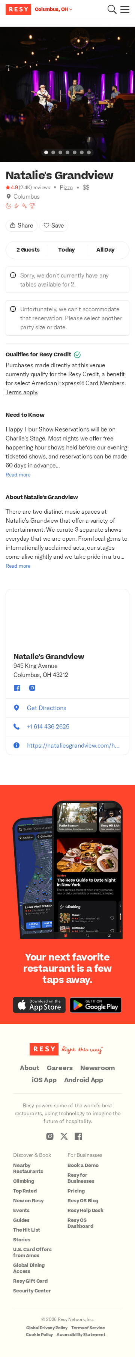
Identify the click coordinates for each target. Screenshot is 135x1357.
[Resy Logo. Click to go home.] (19, 9)
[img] (9, 196)
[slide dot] (46, 152)
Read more (18, 474)
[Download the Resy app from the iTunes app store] (39, 1005)
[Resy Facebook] (78, 1136)
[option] (67, 94)
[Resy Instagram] (50, 1136)
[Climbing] (17, 206)
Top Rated (25, 1191)
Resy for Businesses (81, 1178)
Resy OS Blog (83, 1200)
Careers (60, 1068)
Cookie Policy (39, 1334)
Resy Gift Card (30, 1281)
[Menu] (123, 9)
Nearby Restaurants (28, 1168)
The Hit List (26, 1230)
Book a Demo (83, 1165)
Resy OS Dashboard (80, 1223)
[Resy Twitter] (64, 1136)
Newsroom (97, 1068)
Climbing (23, 1181)
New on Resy (28, 1200)
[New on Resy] (24, 206)
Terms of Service (88, 1328)
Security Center (32, 1291)
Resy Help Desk (86, 1210)
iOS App (44, 1080)
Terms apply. (22, 391)
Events (21, 1210)
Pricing (76, 1191)
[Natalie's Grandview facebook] (17, 688)
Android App (83, 1080)
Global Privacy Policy (47, 1328)
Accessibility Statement (81, 1334)
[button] (112, 9)
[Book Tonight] (9, 206)
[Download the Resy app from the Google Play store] (95, 1005)
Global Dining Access (29, 1268)
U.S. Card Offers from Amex (32, 1252)
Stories (21, 1239)
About (29, 1068)
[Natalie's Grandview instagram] (32, 688)
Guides (21, 1220)
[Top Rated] (32, 206)
